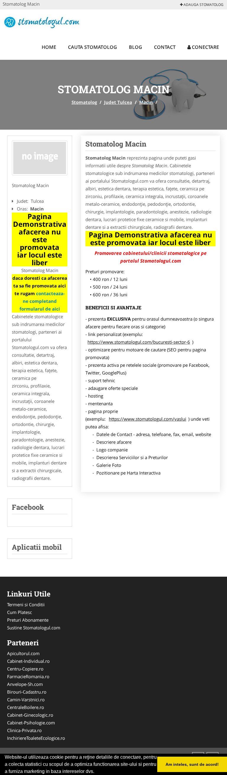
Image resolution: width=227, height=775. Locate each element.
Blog (135, 47)
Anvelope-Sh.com (25, 684)
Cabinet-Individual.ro (28, 661)
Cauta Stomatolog (92, 47)
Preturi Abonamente (27, 620)
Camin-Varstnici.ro (26, 699)
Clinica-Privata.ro (24, 730)
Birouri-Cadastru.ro (26, 692)
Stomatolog (84, 102)
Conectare (205, 47)
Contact (165, 47)
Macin (146, 102)
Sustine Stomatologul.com (33, 628)
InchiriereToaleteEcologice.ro (36, 738)
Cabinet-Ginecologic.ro (30, 715)
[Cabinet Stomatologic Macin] (39, 158)
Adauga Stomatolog (203, 4)
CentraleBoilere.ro (25, 707)
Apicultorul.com (23, 653)
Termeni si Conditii (26, 604)
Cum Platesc (19, 612)
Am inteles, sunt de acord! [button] (192, 764)
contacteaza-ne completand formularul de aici (42, 301)
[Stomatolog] (41, 21)
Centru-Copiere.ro (25, 669)
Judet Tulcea (118, 102)
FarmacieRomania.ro (28, 676)
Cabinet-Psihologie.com (31, 723)
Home (49, 47)
